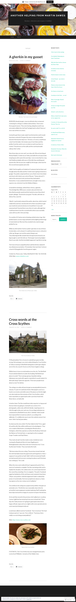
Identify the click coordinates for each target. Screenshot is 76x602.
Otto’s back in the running (57, 52)
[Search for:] (59, 219)
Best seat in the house (56, 155)
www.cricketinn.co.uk (22, 256)
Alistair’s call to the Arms (57, 111)
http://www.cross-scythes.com (21, 520)
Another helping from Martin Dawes (38, 15)
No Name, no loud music (57, 91)
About (19, 37)
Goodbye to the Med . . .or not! (58, 95)
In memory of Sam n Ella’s (57, 144)
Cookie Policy (29, 599)
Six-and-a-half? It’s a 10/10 (58, 128)
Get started (50, 1)
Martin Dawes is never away (58, 74)
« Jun (52, 209)
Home (12, 37)
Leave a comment (25, 60)
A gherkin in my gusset (26, 57)
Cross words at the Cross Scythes (23, 322)
